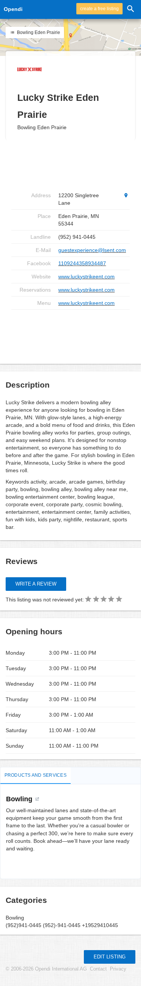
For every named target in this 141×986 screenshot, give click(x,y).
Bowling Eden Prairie (38, 32)
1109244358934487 (82, 263)
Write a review (35, 584)
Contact (98, 969)
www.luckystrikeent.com (86, 277)
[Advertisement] (71, 334)
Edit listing (110, 957)
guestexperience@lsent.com (92, 250)
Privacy (118, 969)
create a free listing (99, 8)
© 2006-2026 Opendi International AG (46, 969)
